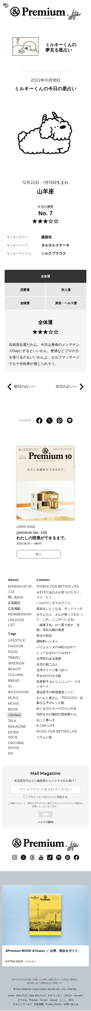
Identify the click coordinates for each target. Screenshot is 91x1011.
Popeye (33, 999)
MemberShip (20, 614)
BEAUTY (14, 669)
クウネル (22, 999)
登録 (45, 814)
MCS (71, 999)
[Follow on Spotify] (58, 857)
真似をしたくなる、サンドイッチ (59, 609)
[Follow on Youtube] (41, 857)
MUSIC (13, 698)
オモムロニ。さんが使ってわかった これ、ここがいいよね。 (59, 616)
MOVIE (13, 704)
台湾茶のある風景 (48, 659)
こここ (62, 999)
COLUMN (15, 675)
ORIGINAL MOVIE (16, 745)
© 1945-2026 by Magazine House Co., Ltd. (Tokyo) (45, 989)
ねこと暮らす (45, 720)
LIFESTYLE (16, 640)
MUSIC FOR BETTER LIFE (56, 731)
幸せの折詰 (44, 636)
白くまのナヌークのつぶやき (56, 708)
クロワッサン (54, 995)
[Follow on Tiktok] (50, 857)
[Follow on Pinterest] (67, 857)
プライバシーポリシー (45, 803)
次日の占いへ (66, 386)
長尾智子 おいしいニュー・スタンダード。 (58, 684)
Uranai (14, 715)
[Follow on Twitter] (23, 857)
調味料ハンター (47, 641)
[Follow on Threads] (32, 857)
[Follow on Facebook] (76, 857)
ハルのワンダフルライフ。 (55, 603)
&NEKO (14, 681)
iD (10, 686)
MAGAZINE (17, 727)
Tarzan (44, 999)
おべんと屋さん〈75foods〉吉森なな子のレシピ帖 (59, 700)
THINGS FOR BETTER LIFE (57, 586)
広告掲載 (14, 609)
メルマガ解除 (45, 822)
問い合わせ (15, 597)
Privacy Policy (54, 1004)
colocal (53, 999)
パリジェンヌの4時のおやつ (56, 647)
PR (10, 754)
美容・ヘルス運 (66, 303)
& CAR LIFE (45, 726)
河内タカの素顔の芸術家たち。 (58, 714)
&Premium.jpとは (20, 589)
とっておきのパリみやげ (53, 653)
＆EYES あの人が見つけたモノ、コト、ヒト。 (59, 594)
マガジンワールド (22, 1004)
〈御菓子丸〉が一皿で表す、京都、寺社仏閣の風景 (58, 627)
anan (11, 995)
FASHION (15, 646)
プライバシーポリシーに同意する (48, 797)
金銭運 (25, 303)
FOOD (13, 652)
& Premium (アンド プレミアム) (45, 13)
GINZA (68, 995)
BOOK (13, 709)
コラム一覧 (44, 737)
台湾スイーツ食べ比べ (51, 670)
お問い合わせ (71, 1004)
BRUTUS (21, 995)
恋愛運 (25, 290)
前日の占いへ (24, 386)
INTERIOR (16, 663)
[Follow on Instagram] (14, 857)
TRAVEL (14, 658)
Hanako (78, 995)
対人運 (66, 290)
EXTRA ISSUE (13, 734)
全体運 (45, 276)
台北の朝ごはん (47, 664)
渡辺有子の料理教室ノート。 (56, 692)
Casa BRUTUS (37, 995)
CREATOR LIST (16, 622)
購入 (39, 554)
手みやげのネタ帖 (48, 676)
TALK (12, 721)
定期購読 (14, 603)
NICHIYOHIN (18, 692)
